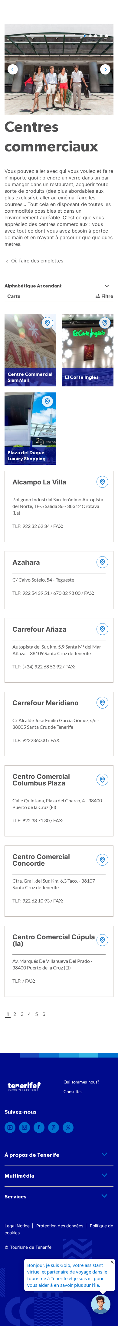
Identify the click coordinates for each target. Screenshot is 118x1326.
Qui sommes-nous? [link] (81, 1081)
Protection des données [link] (59, 1225)
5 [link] (36, 1014)
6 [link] (43, 1014)
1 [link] (8, 1014)
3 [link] (22, 1014)
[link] (37, 261)
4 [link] (29, 1014)
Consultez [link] (73, 1091)
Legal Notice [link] (17, 1225)
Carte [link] (13, 296)
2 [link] (14, 1014)
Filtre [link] (107, 296)
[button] (13, 69)
